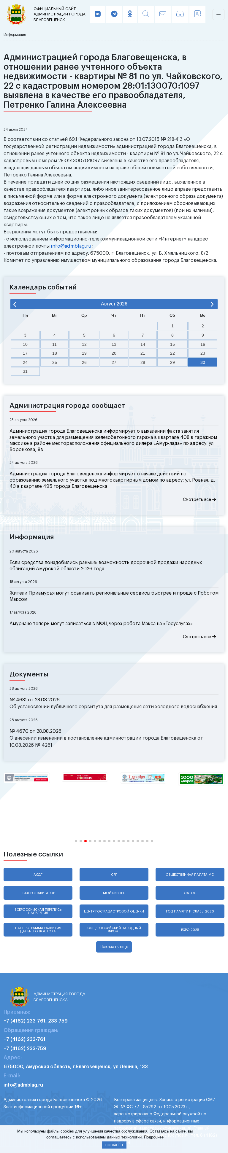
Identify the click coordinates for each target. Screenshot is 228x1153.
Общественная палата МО (190, 874)
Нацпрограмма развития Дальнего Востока (38, 929)
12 (84, 344)
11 (54, 344)
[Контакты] (197, 14)
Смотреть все (197, 500)
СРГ (114, 874)
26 (84, 362)
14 (142, 344)
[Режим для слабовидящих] (180, 14)
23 (202, 353)
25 (54, 362)
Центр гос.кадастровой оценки (114, 911)
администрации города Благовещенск (60, 14)
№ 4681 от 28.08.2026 (35, 699)
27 (114, 362)
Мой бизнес (114, 893)
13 (114, 344)
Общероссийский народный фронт (114, 929)
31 (25, 371)
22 (172, 353)
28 (142, 362)
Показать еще (114, 947)
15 (172, 344)
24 (25, 362)
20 (114, 353)
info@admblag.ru (71, 246)
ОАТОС (190, 893)
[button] (76, 841)
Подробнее (154, 1137)
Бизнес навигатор (38, 893)
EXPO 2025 (190, 929)
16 (202, 344)
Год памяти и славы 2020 (190, 911)
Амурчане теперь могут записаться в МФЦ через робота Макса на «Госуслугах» (101, 623)
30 (202, 362)
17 (25, 353)
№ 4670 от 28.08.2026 (35, 731)
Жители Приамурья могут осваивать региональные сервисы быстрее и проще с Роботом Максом (114, 596)
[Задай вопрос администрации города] (163, 14)
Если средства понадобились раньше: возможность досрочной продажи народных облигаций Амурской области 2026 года (106, 565)
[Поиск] (146, 14)
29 (172, 362)
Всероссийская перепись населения (38, 911)
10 (25, 344)
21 (142, 353)
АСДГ (38, 874)
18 (54, 353)
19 (84, 353)
